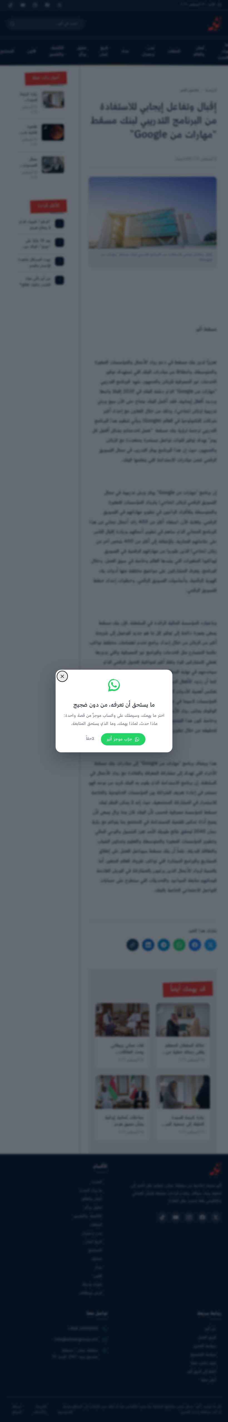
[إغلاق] (62, 676)
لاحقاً (90, 739)
